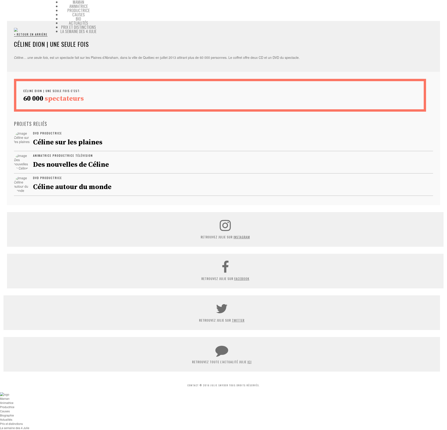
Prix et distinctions (78, 27)
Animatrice (78, 6)
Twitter (238, 320)
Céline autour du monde (72, 186)
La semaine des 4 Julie (79, 31)
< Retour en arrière (30, 34)
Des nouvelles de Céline (71, 164)
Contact (193, 385)
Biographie (7, 415)
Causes (78, 14)
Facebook (241, 278)
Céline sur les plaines (67, 142)
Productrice (79, 10)
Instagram (242, 236)
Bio (78, 19)
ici (249, 361)
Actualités (78, 23)
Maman (5, 398)
